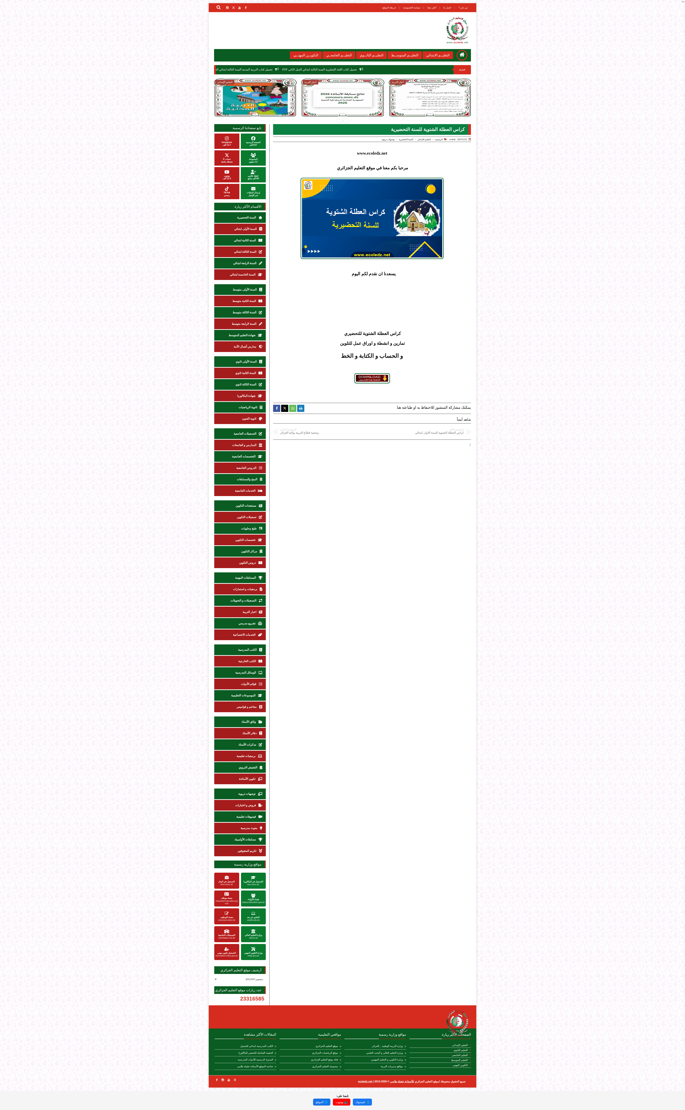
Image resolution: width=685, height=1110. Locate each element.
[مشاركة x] (284, 408)
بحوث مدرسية (249, 828)
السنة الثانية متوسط (244, 300)
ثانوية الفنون (249, 418)
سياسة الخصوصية (411, 7)
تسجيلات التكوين (247, 517)
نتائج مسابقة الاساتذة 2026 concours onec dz (302, 69)
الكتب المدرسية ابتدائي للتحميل (256, 1046)
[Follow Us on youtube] (229, 1080)
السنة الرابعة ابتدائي (245, 263)
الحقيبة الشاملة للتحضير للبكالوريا (256, 1053)
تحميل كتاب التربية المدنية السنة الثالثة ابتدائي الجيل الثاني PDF (374, 69)
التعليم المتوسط (459, 1060)
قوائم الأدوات (249, 683)
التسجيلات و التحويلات (243, 600)
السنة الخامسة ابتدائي (243, 274)
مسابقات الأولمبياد (245, 839)
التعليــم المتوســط (404, 55)
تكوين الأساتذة (247, 778)
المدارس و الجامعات (244, 444)
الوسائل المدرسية (246, 672)
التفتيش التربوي (248, 767)
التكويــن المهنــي (305, 55)
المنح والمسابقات (247, 479)
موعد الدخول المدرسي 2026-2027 (247, 69)
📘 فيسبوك (362, 1102)
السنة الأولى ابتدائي (245, 228)
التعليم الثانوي (461, 1050)
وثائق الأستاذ (249, 721)
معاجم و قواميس (247, 706)
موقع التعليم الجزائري (327, 1046)
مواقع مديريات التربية (392, 1066)
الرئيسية (439, 139)
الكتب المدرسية (247, 649)
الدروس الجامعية (246, 467)
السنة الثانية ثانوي (246, 372)
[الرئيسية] (462, 55)
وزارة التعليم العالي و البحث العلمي (384, 1053)
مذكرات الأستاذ (248, 744)
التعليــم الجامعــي (339, 55)
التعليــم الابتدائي (438, 55)
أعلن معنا (431, 7)
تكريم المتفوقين (247, 850)
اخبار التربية (250, 611)
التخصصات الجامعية (244, 456)
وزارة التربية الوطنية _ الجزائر (387, 1046)
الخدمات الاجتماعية (244, 634)
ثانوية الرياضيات (248, 407)
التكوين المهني (460, 1065)
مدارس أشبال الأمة (245, 346)
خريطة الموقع (389, 7)
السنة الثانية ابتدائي (245, 240)
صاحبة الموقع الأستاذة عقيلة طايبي (255, 1066)
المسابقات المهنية (246, 577)
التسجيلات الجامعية (245, 433)
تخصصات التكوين (245, 539)
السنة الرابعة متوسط (244, 323)
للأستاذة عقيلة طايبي (402, 1081)
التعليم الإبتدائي (424, 139)
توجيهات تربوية (388, 139)
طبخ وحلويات (249, 528)
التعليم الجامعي (460, 1055)
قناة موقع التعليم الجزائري (324, 1059)
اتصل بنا (447, 7)
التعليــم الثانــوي (371, 55)
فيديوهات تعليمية (246, 816)
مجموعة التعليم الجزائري (325, 1066)
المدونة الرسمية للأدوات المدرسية (255, 1059)
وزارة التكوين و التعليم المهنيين (387, 1059)
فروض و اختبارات (246, 805)
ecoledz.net (365, 1081)
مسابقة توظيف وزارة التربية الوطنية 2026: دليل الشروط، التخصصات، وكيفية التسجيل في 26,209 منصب (430, 109)
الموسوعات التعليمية (243, 695)
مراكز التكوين (249, 551)
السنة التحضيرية (406, 139)
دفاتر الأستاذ (249, 733)
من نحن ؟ (463, 7)
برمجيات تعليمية (246, 755)
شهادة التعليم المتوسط (242, 335)
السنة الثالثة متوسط (245, 312)
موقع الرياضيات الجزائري (325, 1053)
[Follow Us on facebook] (216, 1080)
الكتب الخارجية (247, 661)
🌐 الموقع (322, 1102)
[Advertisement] (372, 301)
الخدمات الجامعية (245, 490)
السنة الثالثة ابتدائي (245, 251)
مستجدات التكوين (246, 505)
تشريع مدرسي (247, 623)
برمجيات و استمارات (245, 589)
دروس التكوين (248, 562)
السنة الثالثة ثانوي (246, 384)
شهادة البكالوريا (246, 395)
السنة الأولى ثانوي (246, 361)
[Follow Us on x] (235, 1080)
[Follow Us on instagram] (222, 1080)
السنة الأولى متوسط (245, 289)
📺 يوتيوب (342, 1102)
